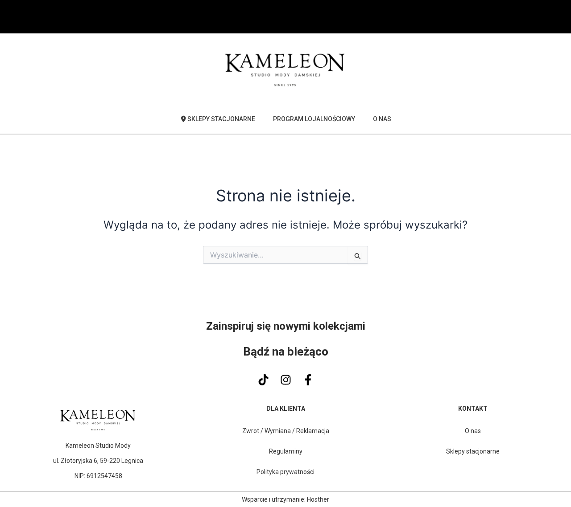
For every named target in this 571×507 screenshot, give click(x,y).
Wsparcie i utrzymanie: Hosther (285, 499)
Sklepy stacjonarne (473, 451)
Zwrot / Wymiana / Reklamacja (285, 430)
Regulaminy (285, 451)
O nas (382, 119)
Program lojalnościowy (314, 119)
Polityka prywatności (285, 471)
